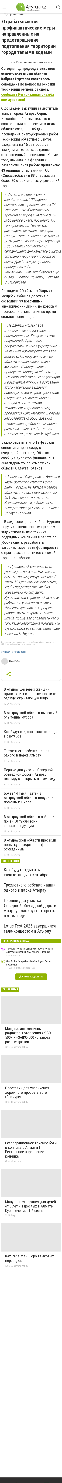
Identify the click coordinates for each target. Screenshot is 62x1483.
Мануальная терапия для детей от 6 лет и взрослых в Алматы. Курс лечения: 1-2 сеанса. (30, 1206)
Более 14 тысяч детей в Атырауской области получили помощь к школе (28, 797)
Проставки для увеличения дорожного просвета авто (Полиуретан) (27, 1092)
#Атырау (5, 651)
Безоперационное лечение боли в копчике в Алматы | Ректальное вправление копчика (31, 1150)
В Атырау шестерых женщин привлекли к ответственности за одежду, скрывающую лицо (30, 693)
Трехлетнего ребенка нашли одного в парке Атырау (26, 753)
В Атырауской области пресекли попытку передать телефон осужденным (30, 844)
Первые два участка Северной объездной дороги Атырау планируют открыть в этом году (29, 774)
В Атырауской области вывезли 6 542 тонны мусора (31, 715)
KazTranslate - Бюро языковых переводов (29, 1258)
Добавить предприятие (31, 976)
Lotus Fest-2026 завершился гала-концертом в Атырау (30, 928)
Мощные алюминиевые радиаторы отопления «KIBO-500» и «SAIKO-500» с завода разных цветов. (28, 1035)
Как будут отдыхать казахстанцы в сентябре (30, 734)
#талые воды (19, 651)
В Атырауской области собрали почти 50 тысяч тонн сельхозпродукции (29, 821)
